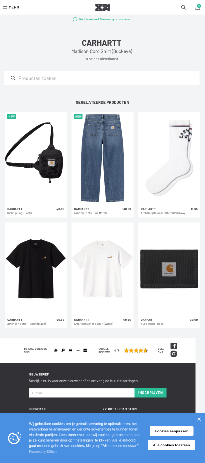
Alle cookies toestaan (171, 445)
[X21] (102, 8)
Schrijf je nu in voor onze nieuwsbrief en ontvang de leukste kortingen (83, 380)
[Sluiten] (199, 419)
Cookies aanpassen (171, 431)
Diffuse (52, 452)
